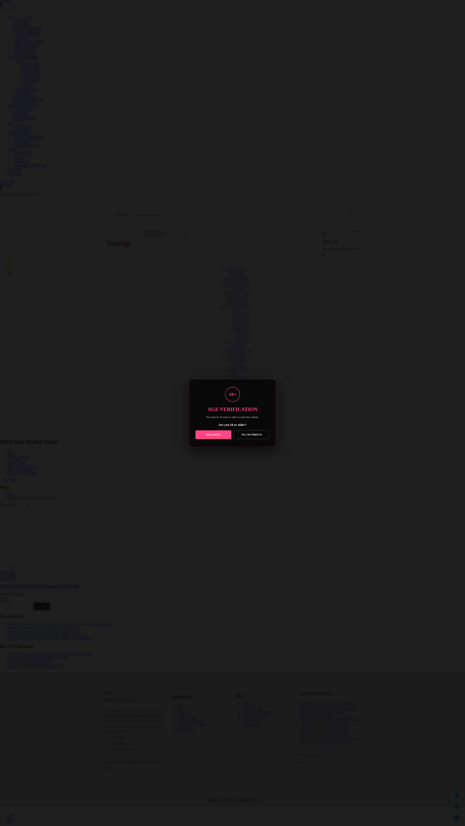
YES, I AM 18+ (213, 434)
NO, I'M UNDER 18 (252, 434)
